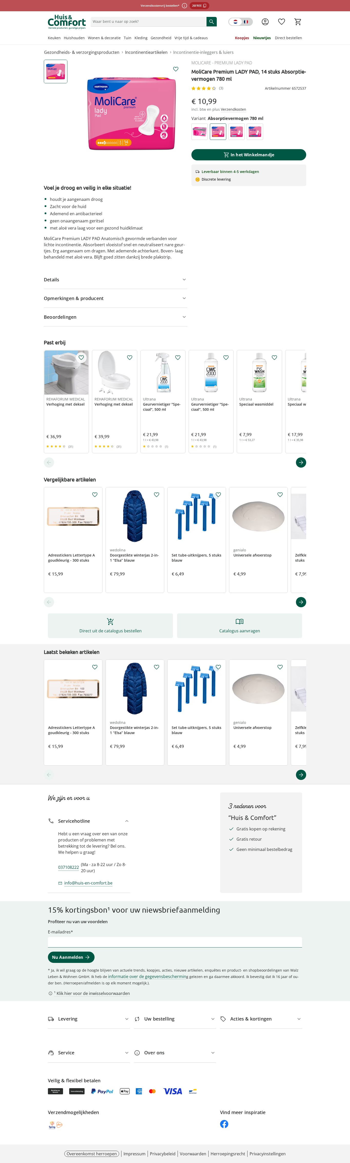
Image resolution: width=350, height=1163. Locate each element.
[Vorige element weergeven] (49, 462)
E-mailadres (59, 932)
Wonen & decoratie (104, 37)
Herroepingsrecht (228, 1154)
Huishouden (74, 37)
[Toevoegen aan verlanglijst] (175, 69)
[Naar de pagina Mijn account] (265, 22)
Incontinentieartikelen (146, 52)
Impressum (134, 1154)
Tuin (127, 37)
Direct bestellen (288, 37)
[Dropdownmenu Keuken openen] (62, 38)
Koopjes (242, 37)
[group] (131, 113)
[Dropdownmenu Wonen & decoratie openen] (122, 38)
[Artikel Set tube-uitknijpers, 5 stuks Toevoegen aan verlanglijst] (218, 494)
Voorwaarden (193, 1154)
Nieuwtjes (262, 37)
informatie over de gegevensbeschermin (147, 976)
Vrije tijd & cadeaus (191, 37)
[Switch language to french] (240, 22)
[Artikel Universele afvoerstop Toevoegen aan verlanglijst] (280, 494)
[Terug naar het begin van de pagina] (344, 1126)
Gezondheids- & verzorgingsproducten (81, 52)
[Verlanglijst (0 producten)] (281, 22)
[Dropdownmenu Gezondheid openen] (172, 38)
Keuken (54, 37)
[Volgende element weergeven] (301, 462)
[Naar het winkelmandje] (298, 22)
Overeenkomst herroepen (92, 1154)
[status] (147, 21)
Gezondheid (161, 37)
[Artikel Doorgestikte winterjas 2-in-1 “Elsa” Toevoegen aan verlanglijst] (156, 494)
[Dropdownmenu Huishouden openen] (86, 38)
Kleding (141, 37)
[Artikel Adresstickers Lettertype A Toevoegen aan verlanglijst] (94, 494)
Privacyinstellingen (268, 1154)
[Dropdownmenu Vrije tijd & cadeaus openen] (209, 38)
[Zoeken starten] (212, 21)
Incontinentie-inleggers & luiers (203, 52)
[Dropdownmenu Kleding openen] (149, 38)
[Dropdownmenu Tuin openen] (133, 38)
